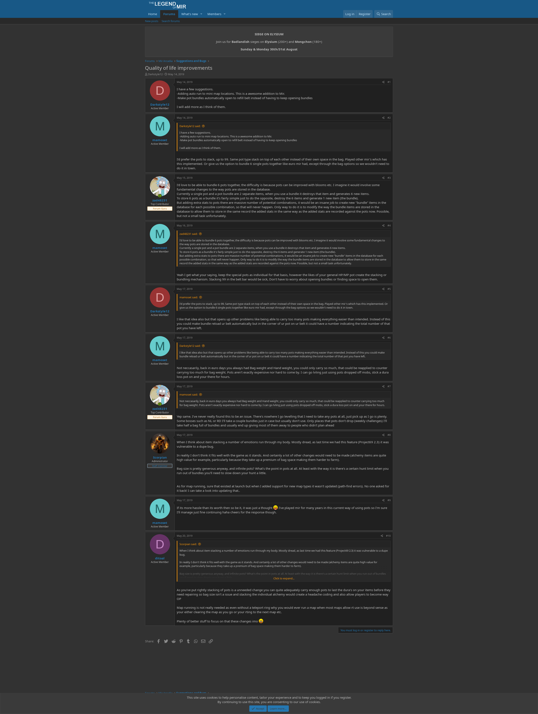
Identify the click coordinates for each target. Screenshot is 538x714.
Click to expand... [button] (283, 578)
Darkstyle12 (155, 74)
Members (214, 14)
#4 (389, 225)
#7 (389, 386)
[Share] (383, 82)
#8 (389, 435)
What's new (189, 14)
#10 (388, 536)
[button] (201, 14)
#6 (389, 337)
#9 (389, 500)
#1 (389, 82)
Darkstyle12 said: (189, 126)
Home (152, 14)
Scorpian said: (188, 544)
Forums (169, 14)
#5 (389, 289)
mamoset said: (188, 297)
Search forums (171, 21)
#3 (389, 178)
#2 (389, 118)
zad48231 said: (188, 234)
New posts (151, 21)
